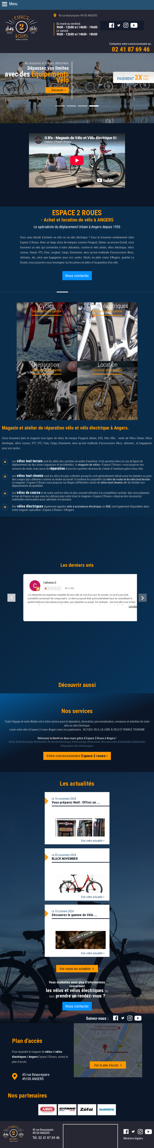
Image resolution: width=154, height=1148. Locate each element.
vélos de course (28, 492)
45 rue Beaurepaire (78, 15)
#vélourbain (94, 741)
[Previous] (11, 598)
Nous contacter (77, 275)
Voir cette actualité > (92, 840)
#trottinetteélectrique (59, 741)
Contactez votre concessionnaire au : (130, 47)
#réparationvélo (70, 745)
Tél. (46, 1138)
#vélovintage (79, 741)
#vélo (12, 741)
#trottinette (40, 741)
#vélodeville (124, 741)
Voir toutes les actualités (75, 969)
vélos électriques (30, 506)
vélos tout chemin (30, 476)
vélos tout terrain (30, 461)
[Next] (143, 598)
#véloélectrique (24, 741)
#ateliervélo (138, 741)
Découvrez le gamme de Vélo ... (74, 915)
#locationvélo (109, 741)
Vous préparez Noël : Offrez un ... (76, 802)
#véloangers (86, 745)
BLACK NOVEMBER (65, 859)
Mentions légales (133, 1138)
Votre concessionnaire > (77, 755)
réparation (57, 468)
